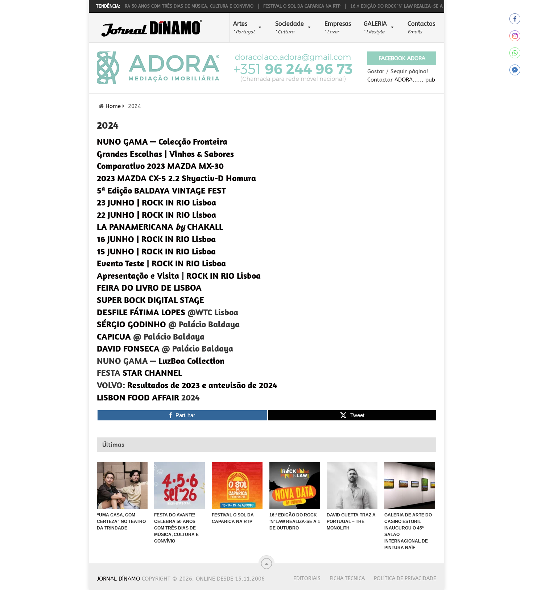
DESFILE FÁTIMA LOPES (141, 312)
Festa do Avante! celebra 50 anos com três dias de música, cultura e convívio (153, 6)
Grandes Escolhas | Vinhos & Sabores (165, 153)
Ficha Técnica (347, 579)
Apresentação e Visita (138, 275)
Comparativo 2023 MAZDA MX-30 (160, 165)
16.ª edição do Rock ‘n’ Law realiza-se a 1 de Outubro (403, 6)
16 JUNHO (115, 238)
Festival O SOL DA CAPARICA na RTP (292, 6)
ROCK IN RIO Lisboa (189, 263)
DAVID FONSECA (128, 348)
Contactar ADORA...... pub (401, 79)
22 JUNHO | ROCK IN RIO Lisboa (156, 214)
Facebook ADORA (402, 58)
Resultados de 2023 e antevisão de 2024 (202, 384)
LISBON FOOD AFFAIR (138, 397)
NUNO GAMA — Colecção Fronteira (162, 141)
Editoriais (307, 579)
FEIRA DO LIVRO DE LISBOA (149, 287)
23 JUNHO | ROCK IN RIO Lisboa (156, 202)
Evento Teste (120, 263)
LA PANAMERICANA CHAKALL (160, 226)
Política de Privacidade (405, 579)
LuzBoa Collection (191, 360)
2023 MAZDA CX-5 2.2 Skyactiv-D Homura (176, 178)
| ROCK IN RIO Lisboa (176, 238)
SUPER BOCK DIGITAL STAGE (150, 299)
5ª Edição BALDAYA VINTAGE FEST (161, 190)
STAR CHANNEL (152, 372)
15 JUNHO (115, 251)
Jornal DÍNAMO (118, 579)
